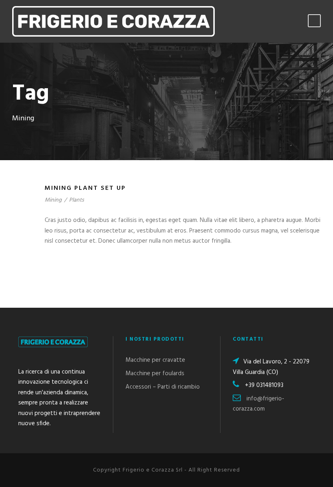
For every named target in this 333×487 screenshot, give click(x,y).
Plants (76, 200)
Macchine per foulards (154, 373)
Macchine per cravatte (155, 360)
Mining (53, 200)
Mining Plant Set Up (85, 188)
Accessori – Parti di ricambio (162, 387)
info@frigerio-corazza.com (258, 404)
